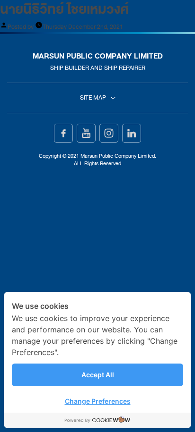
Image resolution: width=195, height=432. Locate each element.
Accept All (97, 375)
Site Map (93, 97)
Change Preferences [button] (98, 401)
